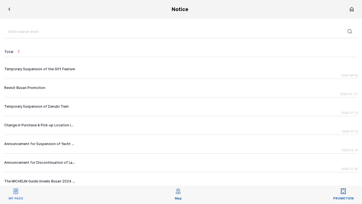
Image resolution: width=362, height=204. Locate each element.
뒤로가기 (9, 9)
